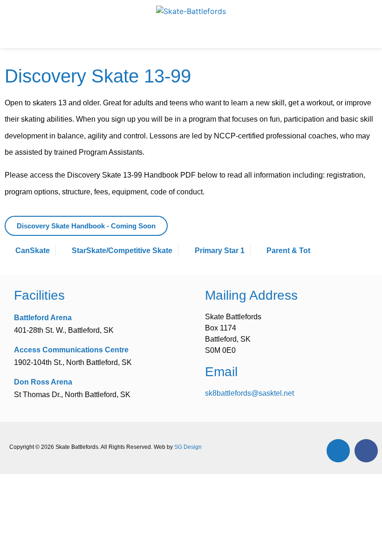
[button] (191, 35)
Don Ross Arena (43, 382)
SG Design (188, 447)
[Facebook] (366, 450)
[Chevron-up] (338, 450)
